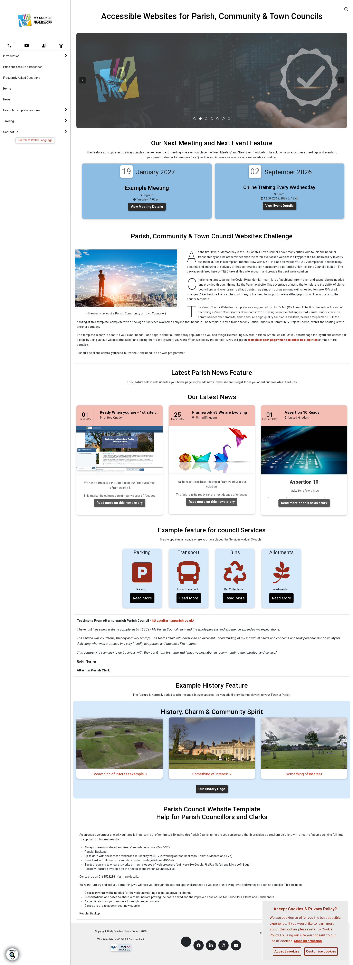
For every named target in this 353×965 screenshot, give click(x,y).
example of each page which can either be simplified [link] (282, 339)
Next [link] (341, 80)
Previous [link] (82, 80)
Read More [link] (142, 598)
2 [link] (200, 118)
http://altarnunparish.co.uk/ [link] (173, 621)
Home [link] (7, 88)
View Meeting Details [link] (147, 207)
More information (308, 941)
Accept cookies (286, 951)
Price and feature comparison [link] (22, 67)
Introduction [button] (11, 56)
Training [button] (8, 121)
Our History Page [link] (211, 789)
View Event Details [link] (279, 206)
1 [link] (194, 118)
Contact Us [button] (10, 132)
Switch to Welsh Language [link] (35, 140)
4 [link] (211, 118)
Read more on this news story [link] (120, 503)
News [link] (7, 99)
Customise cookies (321, 951)
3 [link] (206, 118)
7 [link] (229, 118)
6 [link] (223, 118)
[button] (346, 9)
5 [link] (217, 118)
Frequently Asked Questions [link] (21, 77)
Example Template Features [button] (21, 110)
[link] (346, 7)
